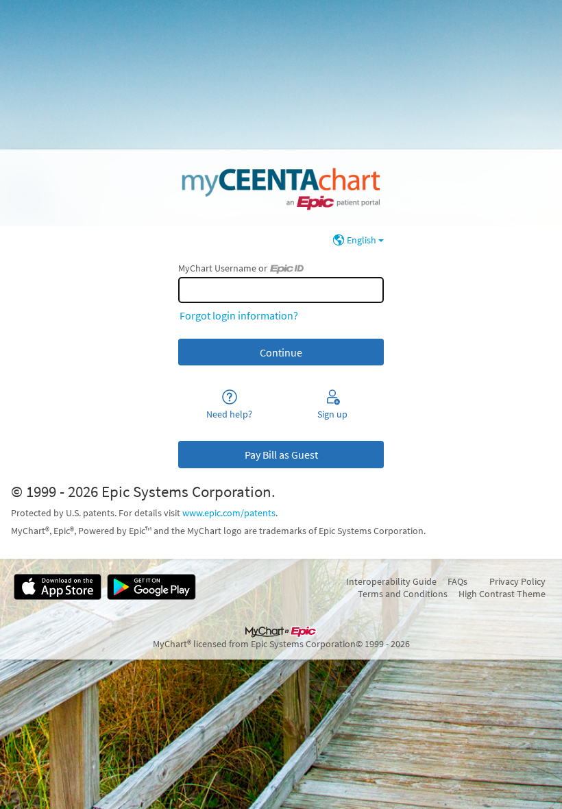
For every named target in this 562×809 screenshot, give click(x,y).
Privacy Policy (517, 581)
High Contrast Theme (502, 594)
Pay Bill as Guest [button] (281, 454)
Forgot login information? (239, 315)
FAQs (457, 581)
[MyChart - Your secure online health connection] (281, 188)
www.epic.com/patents (229, 513)
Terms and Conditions (403, 594)
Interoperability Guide (391, 581)
